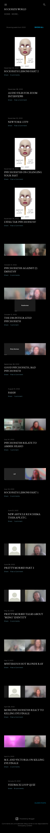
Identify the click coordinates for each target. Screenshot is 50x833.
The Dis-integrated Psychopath (18, 319)
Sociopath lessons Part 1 (21, 492)
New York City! (18, 122)
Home (7, 14)
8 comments (19, 788)
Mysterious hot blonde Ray (23, 663)
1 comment (14, 325)
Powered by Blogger (27, 819)
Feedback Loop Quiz (21, 784)
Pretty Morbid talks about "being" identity (23, 615)
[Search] (44, 4)
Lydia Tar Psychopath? (20, 222)
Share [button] (6, 75)
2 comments (15, 275)
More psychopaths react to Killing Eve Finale (24, 711)
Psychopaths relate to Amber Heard (20, 444)
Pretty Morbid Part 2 (19, 567)
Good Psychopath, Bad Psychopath (20, 369)
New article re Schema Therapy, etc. (24, 515)
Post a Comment (20, 100)
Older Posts (40, 803)
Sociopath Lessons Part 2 (21, 71)
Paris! (12, 392)
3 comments (15, 75)
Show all (39, 27)
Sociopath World (15, 9)
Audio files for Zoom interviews (22, 94)
